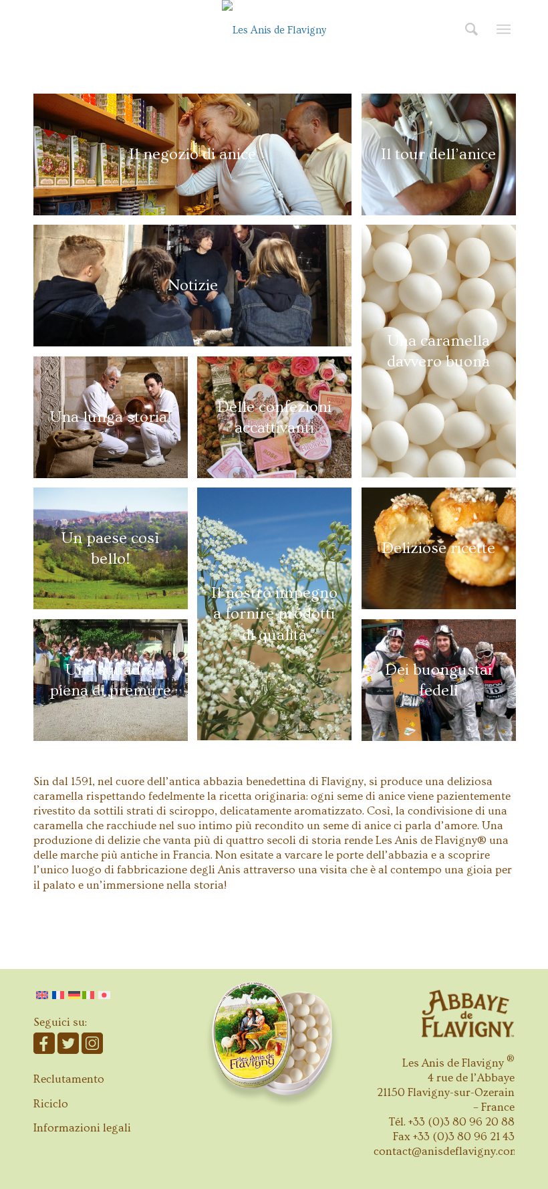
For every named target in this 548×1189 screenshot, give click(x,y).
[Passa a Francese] (58, 995)
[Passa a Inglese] (42, 995)
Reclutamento (68, 1079)
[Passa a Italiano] (89, 995)
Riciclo (50, 1103)
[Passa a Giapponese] (104, 995)
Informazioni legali (82, 1127)
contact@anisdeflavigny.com (447, 1151)
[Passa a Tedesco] (74, 995)
